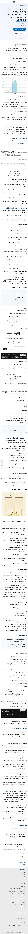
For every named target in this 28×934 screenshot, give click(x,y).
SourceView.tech (21, 918)
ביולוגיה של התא (12, 891)
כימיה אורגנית (12, 888)
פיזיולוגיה (16, 904)
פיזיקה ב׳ (22, 902)
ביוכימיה (22, 900)
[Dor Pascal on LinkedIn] (9, 926)
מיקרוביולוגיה (22, 904)
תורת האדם (13, 893)
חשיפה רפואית (21, 895)
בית (25, 5)
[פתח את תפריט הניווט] (25, 1)
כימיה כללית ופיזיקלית (20, 888)
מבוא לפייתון (22, 891)
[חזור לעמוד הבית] (14, 1)
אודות (24, 874)
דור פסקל (25, 853)
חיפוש (24, 876)
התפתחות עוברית (15, 902)
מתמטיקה (22, 889)
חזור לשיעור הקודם (23, 864)
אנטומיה (22, 906)
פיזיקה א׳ (13, 889)
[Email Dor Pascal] (19, 926)
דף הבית (23, 872)
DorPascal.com (22, 915)
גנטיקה (23, 907)
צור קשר (23, 878)
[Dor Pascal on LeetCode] (11, 926)
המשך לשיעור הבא (23, 862)
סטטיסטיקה (22, 5)
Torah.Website (22, 916)
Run (21, 354)
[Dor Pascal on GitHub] (16, 926)
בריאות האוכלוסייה (21, 893)
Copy (25, 354)
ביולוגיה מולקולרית (15, 900)
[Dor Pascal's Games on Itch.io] (14, 926)
